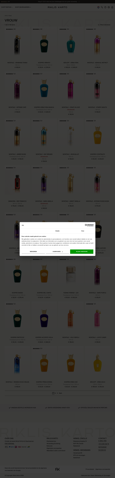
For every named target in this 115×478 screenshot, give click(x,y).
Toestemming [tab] (32, 231)
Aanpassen (57, 251)
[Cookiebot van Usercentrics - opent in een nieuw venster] (86, 225)
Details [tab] (57, 231)
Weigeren (33, 251)
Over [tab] (82, 231)
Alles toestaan (81, 251)
